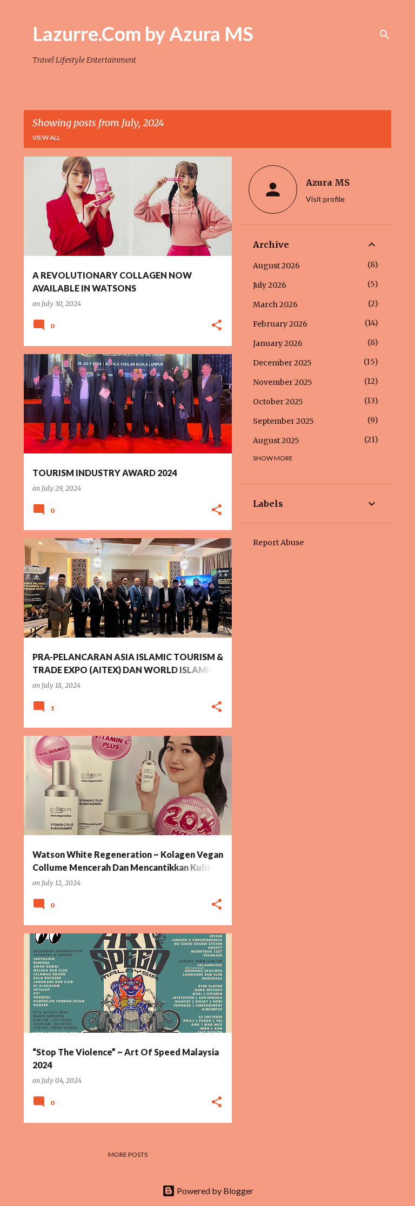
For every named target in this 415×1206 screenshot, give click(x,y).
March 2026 (275, 304)
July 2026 (269, 285)
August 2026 (276, 265)
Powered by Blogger (214, 1190)
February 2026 (280, 324)
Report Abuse (278, 542)
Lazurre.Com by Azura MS (142, 33)
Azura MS (328, 182)
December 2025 (282, 363)
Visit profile (325, 199)
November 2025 (282, 382)
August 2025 (276, 440)
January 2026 (278, 343)
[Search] (384, 35)
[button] (216, 326)
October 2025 (278, 401)
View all (46, 137)
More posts (128, 1154)
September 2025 (283, 421)
